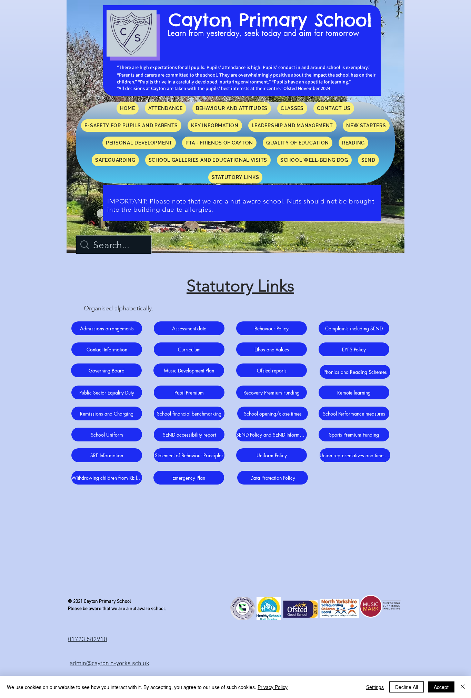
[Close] (463, 686)
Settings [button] (375, 687)
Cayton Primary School (270, 20)
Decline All (406, 687)
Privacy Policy (273, 687)
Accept (441, 687)
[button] (353, 143)
